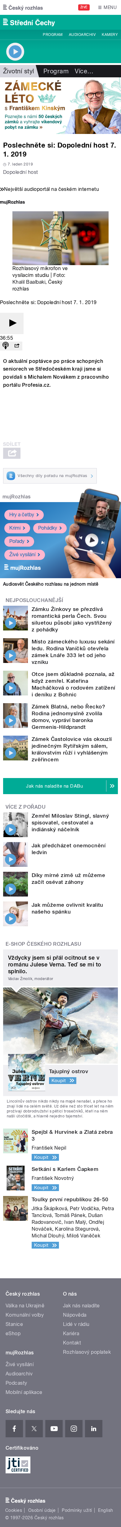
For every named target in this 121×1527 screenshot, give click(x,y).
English (105, 1510)
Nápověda (75, 1315)
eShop (13, 1333)
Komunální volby (25, 1315)
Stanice (14, 1324)
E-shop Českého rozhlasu (43, 944)
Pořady (17, 541)
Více (84, 71)
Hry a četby (21, 515)
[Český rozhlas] (23, 7)
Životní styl (18, 71)
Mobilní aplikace (24, 1392)
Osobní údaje (42, 1510)
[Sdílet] (16, 346)
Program (52, 34)
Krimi (14, 528)
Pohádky (47, 528)
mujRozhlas (16, 497)
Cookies (13, 1510)
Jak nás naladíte (81, 1306)
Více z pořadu (26, 807)
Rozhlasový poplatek (87, 1352)
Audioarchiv (82, 34)
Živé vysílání (22, 554)
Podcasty (16, 1383)
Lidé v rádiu (76, 1324)
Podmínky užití (77, 1510)
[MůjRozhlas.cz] (12, 203)
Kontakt (72, 1343)
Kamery (110, 34)
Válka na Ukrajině (25, 1306)
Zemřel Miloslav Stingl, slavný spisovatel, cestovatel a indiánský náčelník (70, 822)
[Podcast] (5, 346)
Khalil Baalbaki (28, 282)
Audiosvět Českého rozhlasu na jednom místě (50, 584)
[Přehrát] (12, 323)
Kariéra (71, 1333)
